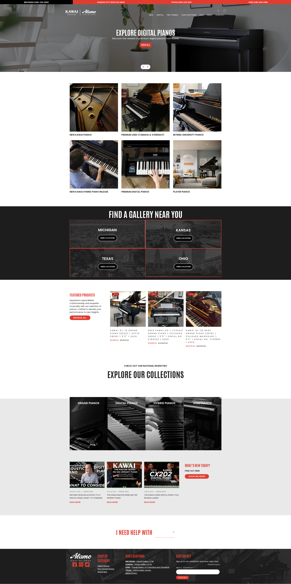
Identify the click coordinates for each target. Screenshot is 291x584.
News (209, 15)
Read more (75, 502)
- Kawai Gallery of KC (138, 564)
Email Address (185, 568)
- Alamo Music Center (138, 570)
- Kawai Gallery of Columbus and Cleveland (147, 567)
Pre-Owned (172, 15)
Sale (201, 15)
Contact (220, 15)
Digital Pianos (103, 566)
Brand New (102, 572)
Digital (160, 15)
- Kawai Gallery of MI (139, 561)
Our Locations (189, 15)
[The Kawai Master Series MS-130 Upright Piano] (124, 475)
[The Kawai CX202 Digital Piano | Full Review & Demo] (161, 475)
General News (88, 492)
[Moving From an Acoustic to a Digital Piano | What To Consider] (87, 475)
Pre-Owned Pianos (106, 569)
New (151, 15)
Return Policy (131, 573)
